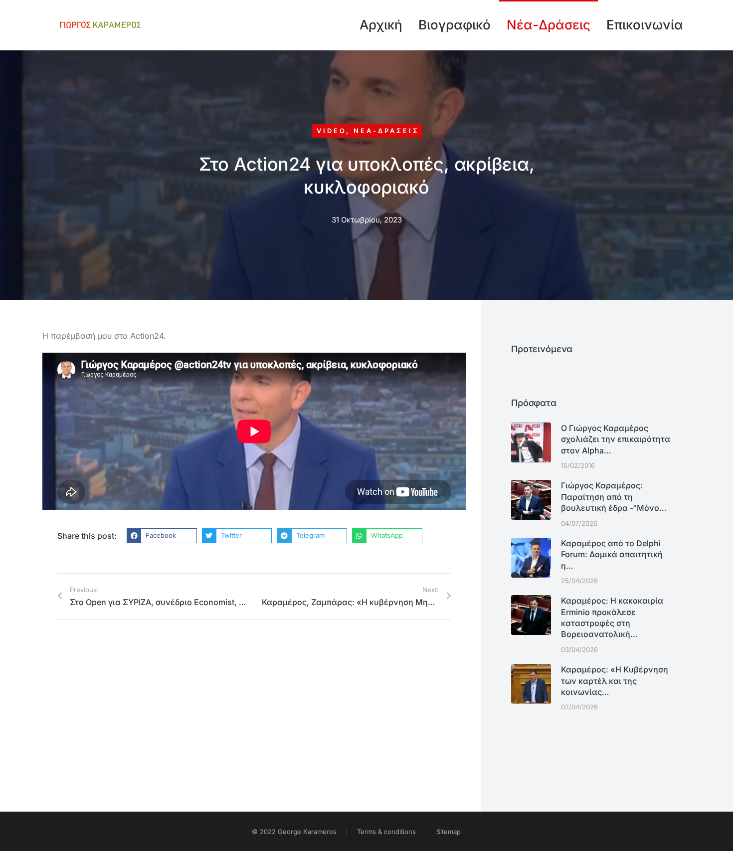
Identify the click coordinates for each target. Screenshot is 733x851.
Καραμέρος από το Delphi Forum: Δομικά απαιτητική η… (612, 554)
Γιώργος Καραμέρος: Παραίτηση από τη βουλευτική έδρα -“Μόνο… (614, 496)
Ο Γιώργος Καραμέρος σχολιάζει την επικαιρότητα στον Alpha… (615, 439)
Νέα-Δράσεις (386, 131)
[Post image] (531, 442)
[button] (162, 535)
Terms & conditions (386, 832)
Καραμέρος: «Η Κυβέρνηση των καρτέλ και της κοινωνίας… (614, 680)
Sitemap (448, 832)
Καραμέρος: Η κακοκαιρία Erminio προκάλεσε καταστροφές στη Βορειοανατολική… (612, 617)
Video (331, 131)
